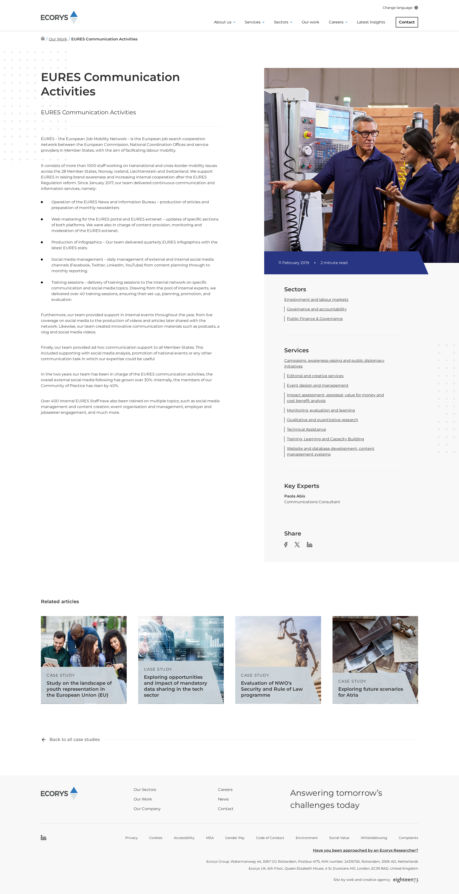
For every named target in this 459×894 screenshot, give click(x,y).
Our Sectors (145, 789)
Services (253, 22)
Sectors (281, 22)
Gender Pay (235, 838)
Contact (407, 22)
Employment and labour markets (316, 299)
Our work (310, 22)
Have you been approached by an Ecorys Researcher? (365, 850)
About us (222, 22)
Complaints (408, 838)
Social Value (339, 838)
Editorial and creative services (315, 376)
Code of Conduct (270, 838)
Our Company (147, 808)
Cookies (155, 838)
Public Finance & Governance (315, 318)
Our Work (143, 799)
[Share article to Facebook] (285, 545)
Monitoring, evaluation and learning (321, 410)
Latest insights (371, 22)
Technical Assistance (306, 429)
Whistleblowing (374, 838)
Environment (307, 838)
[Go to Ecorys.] (43, 38)
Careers (336, 22)
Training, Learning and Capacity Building (325, 439)
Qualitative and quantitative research (322, 420)
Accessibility (184, 838)
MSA (210, 838)
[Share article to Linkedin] (309, 545)
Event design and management (318, 385)
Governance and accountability (317, 309)
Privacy (131, 838)
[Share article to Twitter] (297, 545)
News (223, 799)
